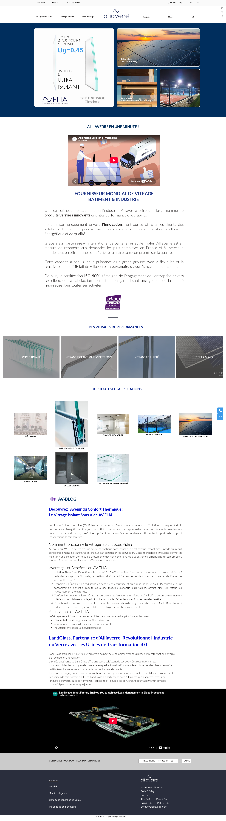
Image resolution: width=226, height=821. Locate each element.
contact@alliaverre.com (154, 806)
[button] (55, 2)
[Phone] (220, 410)
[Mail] (220, 417)
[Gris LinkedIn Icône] (222, 8)
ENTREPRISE (40, 3)
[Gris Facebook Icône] (222, 16)
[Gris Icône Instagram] (222, 12)
